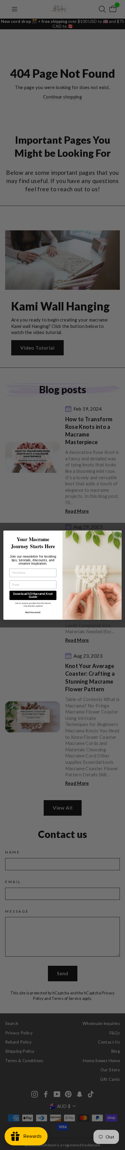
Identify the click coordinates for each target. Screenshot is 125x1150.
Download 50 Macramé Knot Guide (32, 595)
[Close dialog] (117, 534)
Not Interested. (33, 612)
